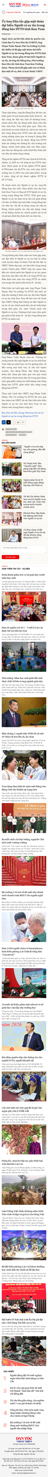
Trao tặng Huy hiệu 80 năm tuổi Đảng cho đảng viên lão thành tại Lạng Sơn (24, 788)
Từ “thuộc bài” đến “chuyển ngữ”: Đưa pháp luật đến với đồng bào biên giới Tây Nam (34, 467)
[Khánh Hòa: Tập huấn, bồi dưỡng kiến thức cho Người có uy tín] (12, 518)
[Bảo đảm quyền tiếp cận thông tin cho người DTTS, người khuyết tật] (24, 1086)
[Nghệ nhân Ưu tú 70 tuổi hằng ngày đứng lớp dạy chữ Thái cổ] (12, 485)
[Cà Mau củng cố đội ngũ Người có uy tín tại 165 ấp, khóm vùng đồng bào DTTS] (12, 535)
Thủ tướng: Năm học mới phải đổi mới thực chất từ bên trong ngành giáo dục (22, 680)
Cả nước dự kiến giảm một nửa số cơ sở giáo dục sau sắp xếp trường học (22, 1006)
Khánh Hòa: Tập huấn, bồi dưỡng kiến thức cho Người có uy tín (34, 516)
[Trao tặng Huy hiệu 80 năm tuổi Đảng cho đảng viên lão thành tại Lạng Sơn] (24, 818)
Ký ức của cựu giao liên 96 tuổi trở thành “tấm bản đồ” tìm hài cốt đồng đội (26, 1391)
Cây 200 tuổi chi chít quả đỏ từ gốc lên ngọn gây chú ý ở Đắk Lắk (22, 1109)
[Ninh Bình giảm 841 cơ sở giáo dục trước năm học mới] (24, 606)
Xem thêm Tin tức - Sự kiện (16, 569)
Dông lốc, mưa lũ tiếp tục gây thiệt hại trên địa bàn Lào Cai (22, 1162)
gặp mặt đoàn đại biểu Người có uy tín (18, 432)
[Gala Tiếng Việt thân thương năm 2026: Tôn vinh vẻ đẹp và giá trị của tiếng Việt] (24, 1245)
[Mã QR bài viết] (23, 422)
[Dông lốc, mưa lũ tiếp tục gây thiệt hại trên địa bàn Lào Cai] (24, 1190)
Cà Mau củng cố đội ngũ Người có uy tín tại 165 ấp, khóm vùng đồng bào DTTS (34, 534)
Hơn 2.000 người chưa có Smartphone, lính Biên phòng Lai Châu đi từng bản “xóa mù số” (22, 951)
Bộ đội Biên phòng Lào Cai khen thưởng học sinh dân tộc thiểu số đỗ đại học (23, 1268)
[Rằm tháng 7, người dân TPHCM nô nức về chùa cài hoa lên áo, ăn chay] (24, 765)
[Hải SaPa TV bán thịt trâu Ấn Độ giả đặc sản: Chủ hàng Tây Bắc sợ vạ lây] (24, 1351)
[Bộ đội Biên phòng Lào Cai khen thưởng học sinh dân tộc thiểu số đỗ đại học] (24, 1298)
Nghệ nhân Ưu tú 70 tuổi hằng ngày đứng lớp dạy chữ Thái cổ (33, 482)
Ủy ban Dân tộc (11, 435)
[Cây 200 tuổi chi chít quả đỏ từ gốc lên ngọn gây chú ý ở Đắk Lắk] (24, 1139)
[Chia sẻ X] (8, 422)
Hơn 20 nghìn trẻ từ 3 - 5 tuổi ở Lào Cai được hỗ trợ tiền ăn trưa (22, 629)
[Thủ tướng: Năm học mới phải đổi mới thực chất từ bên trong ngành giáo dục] (24, 712)
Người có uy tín (11, 429)
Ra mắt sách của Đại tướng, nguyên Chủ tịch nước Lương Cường (23, 841)
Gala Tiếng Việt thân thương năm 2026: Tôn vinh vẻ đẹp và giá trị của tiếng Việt (23, 1213)
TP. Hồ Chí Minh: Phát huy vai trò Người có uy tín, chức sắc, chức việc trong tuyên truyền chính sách (34, 501)
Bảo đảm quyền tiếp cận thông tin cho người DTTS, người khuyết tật (22, 1059)
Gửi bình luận (10, 557)
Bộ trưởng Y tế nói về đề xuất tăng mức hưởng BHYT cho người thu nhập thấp (25, 1425)
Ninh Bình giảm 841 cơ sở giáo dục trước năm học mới (23, 576)
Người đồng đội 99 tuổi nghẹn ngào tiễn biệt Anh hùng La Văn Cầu (27, 1378)
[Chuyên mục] (3, 4)
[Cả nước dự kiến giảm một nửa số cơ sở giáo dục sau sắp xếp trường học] (24, 1036)
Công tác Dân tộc (13, 12)
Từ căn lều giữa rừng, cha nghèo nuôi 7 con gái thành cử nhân (27, 1402)
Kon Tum (23, 435)
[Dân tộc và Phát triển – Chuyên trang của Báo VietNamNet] (15, 4)
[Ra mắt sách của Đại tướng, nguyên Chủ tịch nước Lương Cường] (24, 871)
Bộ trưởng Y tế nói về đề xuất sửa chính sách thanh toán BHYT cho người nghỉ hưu (22, 895)
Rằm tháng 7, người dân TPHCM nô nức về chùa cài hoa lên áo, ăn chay (23, 735)
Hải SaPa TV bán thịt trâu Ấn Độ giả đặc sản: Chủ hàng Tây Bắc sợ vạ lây (22, 1321)
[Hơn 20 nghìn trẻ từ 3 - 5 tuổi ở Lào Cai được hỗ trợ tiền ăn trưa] (24, 657)
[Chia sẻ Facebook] (4, 422)
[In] (18, 422)
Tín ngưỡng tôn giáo (31, 12)
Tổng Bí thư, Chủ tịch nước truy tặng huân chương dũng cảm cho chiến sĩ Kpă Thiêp (27, 1413)
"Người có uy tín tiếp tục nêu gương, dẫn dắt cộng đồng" (34, 449)
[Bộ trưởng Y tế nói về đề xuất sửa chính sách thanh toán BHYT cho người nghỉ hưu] (24, 927)
